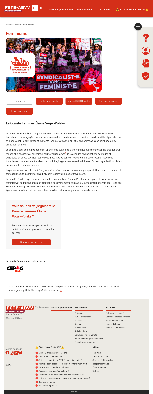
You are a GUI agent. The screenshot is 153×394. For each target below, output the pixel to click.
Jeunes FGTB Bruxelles (79, 101)
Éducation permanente (85, 342)
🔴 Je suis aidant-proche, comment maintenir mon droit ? (61, 364)
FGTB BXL (105, 9)
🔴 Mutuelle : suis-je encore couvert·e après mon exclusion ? (62, 378)
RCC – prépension (83, 317)
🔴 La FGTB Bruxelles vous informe (51, 353)
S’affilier (96, 371)
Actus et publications (61, 9)
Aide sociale (80, 328)
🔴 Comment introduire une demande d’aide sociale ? (59, 374)
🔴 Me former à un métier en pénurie (51, 367)
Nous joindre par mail (31, 242)
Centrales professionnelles (118, 317)
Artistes (78, 320)
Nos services (84, 9)
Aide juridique (81, 331)
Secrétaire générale (114, 320)
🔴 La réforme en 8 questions (48, 356)
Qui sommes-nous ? (115, 313)
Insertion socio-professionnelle (89, 338)
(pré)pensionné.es (108, 101)
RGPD (8, 364)
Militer (18, 24)
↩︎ (61, 290)
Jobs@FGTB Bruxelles (116, 328)
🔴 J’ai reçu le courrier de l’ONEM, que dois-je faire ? (58, 360)
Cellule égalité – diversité (86, 335)
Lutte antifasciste (49, 101)
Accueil (9, 24)
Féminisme (19, 101)
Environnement (19, 111)
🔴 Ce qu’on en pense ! (45, 382)
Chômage (79, 313)
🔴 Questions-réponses (46, 385)
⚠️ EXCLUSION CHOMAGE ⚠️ (132, 9)
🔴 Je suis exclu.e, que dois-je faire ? (52, 371)
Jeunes (78, 324)
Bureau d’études (113, 324)
